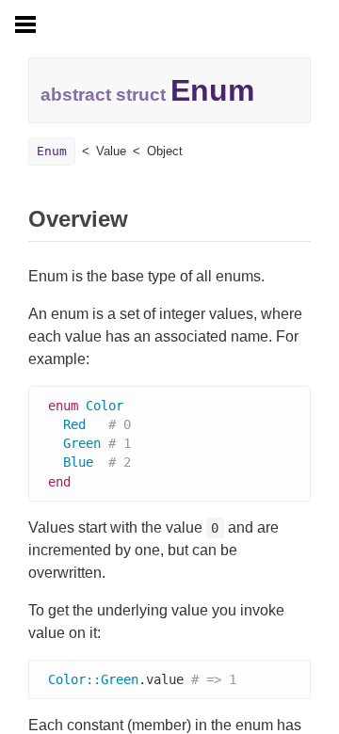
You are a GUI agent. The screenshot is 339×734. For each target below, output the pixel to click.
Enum (52, 151)
